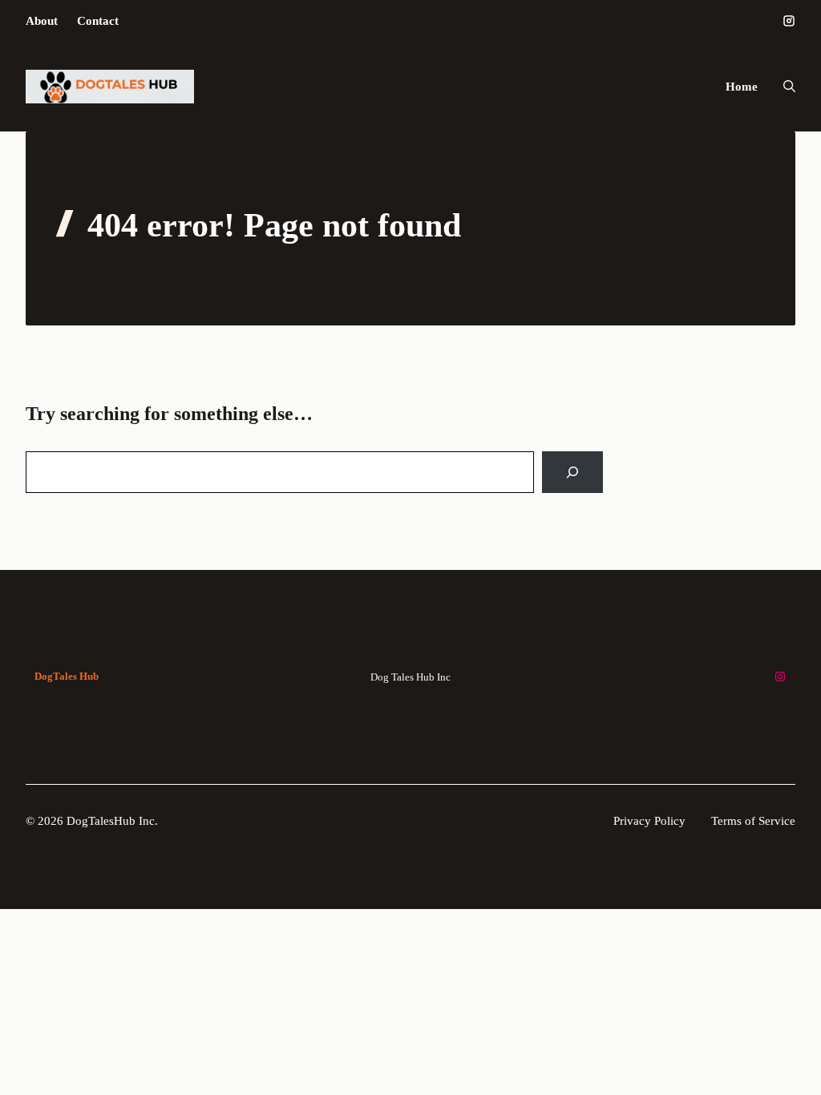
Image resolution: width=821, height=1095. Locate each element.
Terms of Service (753, 820)
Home (742, 86)
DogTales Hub (66, 676)
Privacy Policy (649, 820)
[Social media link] (789, 20)
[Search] (572, 472)
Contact (98, 20)
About (42, 20)
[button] (782, 86)
